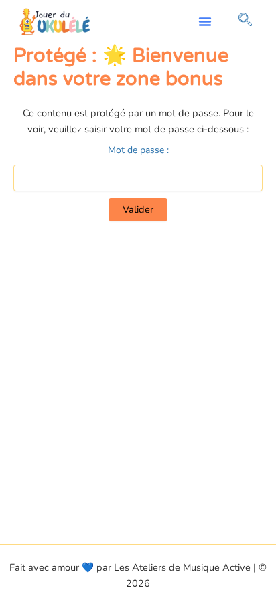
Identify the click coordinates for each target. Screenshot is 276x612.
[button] (205, 21)
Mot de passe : (138, 150)
